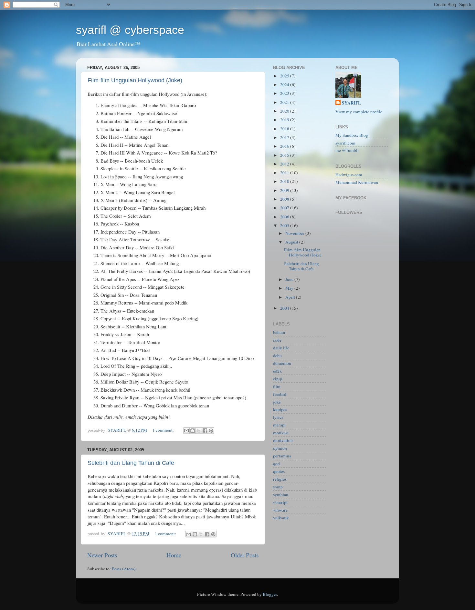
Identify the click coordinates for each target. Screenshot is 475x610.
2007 (285, 208)
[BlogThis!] (192, 430)
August (292, 242)
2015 (285, 155)
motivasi (281, 432)
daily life (281, 348)
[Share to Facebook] (205, 430)
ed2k (277, 371)
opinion (280, 448)
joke (277, 402)
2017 (285, 137)
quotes (279, 471)
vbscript (280, 502)
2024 (285, 84)
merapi (279, 425)
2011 (285, 172)
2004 (285, 308)
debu (277, 355)
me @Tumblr (347, 150)
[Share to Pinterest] (211, 430)
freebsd (279, 394)
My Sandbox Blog (351, 135)
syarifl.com (345, 143)
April (290, 297)
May (289, 288)
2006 (285, 217)
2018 (285, 129)
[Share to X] (198, 430)
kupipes (280, 409)
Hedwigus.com (348, 174)
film (276, 386)
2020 (285, 111)
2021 (285, 102)
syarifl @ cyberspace (130, 29)
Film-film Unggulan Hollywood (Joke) (135, 80)
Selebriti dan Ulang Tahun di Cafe (131, 463)
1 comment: (164, 430)
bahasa (279, 332)
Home (173, 555)
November (295, 233)
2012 (285, 164)
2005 (285, 225)
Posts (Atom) (124, 569)
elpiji (277, 379)
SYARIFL (351, 103)
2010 (285, 181)
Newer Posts (102, 555)
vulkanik (281, 518)
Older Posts (245, 555)
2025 (285, 76)
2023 (285, 93)
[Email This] (186, 430)
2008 (285, 199)
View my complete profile (358, 112)
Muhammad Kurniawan (356, 182)
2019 (285, 120)
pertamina (282, 456)
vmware (280, 510)
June (289, 279)
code (277, 340)
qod (276, 463)
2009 (285, 190)
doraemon (282, 363)
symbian (280, 494)
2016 (285, 146)
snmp (278, 487)
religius (280, 479)
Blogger (270, 594)
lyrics (278, 417)
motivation (283, 440)
